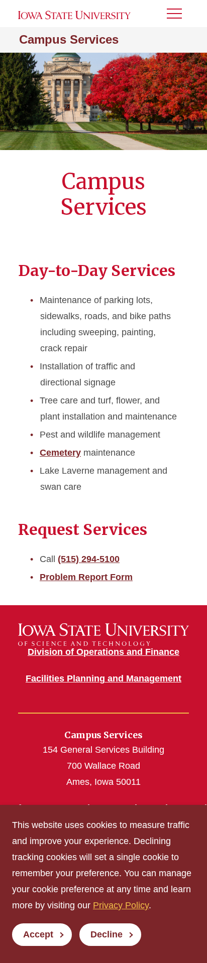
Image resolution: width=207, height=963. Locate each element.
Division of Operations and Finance (103, 652)
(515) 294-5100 (89, 559)
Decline (106, 934)
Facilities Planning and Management (103, 678)
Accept (38, 934)
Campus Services (69, 39)
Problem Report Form (86, 577)
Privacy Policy (121, 905)
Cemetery (60, 453)
